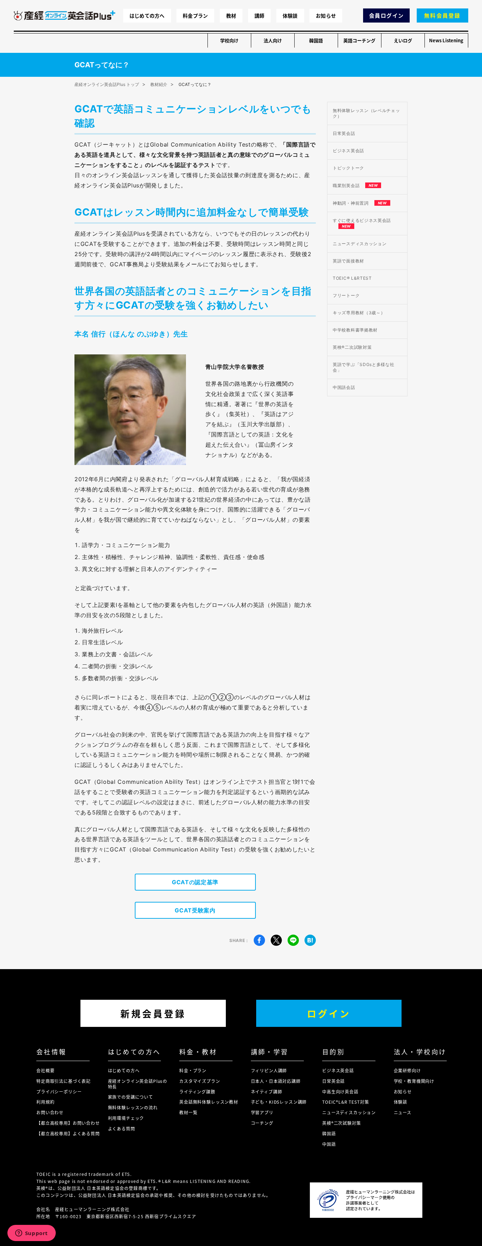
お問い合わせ (50, 1112)
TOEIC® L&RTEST (352, 278)
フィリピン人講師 (269, 1070)
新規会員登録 (153, 1013)
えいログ (403, 40)
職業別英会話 (355, 185)
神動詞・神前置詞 (360, 203)
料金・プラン (192, 1070)
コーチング (262, 1123)
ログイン (329, 1013)
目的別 (333, 1051)
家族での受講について (130, 1097)
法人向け (273, 40)
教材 (231, 15)
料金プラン (195, 15)
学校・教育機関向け (414, 1081)
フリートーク (346, 295)
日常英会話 (344, 133)
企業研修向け (407, 1070)
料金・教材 (198, 1051)
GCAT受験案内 (195, 910)
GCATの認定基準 (195, 882)
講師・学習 (270, 1051)
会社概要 (45, 1070)
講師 (259, 15)
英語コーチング (359, 40)
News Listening (446, 40)
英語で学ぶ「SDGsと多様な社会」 (363, 367)
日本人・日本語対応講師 (276, 1081)
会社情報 (51, 1051)
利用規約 (45, 1102)
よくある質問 (121, 1129)
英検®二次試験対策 (352, 347)
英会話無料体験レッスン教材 (208, 1102)
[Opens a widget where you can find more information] (31, 1233)
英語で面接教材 (348, 261)
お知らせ (326, 15)
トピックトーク (348, 168)
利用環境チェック (126, 1118)
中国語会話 (344, 387)
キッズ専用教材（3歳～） (359, 312)
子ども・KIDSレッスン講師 (279, 1102)
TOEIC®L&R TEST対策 (345, 1102)
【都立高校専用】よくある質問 (68, 1133)
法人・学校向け (420, 1051)
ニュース (402, 1112)
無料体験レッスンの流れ (133, 1107)
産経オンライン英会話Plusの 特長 (138, 1084)
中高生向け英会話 (340, 1092)
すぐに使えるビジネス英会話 (362, 223)
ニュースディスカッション (359, 243)
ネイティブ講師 (266, 1092)
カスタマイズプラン (199, 1081)
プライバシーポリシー (59, 1092)
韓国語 (316, 40)
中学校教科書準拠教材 (355, 330)
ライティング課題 (197, 1092)
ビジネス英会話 (348, 150)
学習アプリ (262, 1112)
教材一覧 (188, 1112)
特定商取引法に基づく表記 (63, 1081)
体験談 (290, 15)
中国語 (329, 1144)
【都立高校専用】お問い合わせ (68, 1123)
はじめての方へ (147, 15)
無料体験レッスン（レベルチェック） (366, 113)
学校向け (229, 40)
